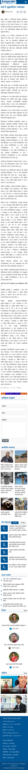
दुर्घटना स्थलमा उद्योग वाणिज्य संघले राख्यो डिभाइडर (21, 467)
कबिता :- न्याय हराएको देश (11, 710)
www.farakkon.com (8, 721)
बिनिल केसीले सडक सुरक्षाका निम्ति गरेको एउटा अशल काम (7, 467)
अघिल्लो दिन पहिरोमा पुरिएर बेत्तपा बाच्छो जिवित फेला (21, 514)
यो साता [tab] (15, 523)
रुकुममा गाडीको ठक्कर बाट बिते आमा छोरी (14, 599)
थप (25, 610)
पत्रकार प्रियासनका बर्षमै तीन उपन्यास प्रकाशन (14, 690)
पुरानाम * (4, 406)
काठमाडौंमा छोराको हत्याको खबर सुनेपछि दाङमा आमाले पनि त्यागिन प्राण (7, 489)
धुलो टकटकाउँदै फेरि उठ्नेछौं (14, 664)
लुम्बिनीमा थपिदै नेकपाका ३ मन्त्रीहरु (13, 590)
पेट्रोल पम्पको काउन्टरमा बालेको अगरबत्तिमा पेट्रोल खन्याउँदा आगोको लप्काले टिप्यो (20, 490)
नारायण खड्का (16, 648)
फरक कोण (16, 629)
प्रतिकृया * (4, 420)
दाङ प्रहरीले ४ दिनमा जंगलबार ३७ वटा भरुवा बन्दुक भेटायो (17, 566)
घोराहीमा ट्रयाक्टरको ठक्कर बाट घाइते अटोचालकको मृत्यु (17, 558)
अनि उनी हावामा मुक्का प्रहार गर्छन (14, 644)
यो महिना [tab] (23, 523)
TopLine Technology (18, 768)
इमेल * (4, 413)
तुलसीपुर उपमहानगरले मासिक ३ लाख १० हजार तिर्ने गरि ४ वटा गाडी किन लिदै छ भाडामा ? (17, 529)
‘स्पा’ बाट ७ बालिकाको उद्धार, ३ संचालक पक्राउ (12, 580)
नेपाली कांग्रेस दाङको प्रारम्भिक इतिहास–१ (14, 625)
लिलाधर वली (8, 12)
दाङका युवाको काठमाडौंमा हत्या (5, 513)
